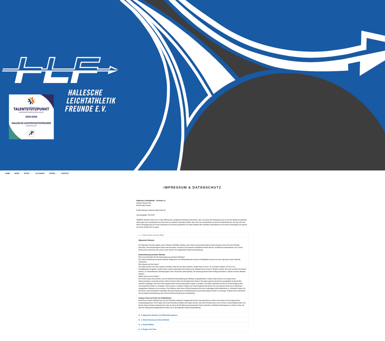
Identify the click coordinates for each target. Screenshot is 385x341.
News (16, 173)
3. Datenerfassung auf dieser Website (155, 320)
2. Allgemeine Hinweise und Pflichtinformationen (159, 315)
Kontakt (65, 173)
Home (7, 173)
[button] (192, 235)
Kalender (40, 173)
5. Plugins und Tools (148, 329)
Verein (52, 173)
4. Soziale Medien (147, 324)
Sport (26, 173)
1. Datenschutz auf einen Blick (152, 235)
